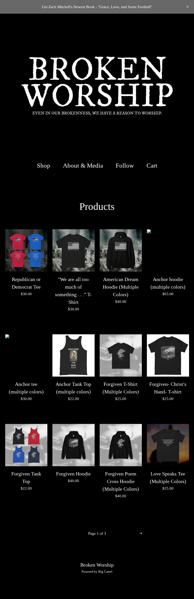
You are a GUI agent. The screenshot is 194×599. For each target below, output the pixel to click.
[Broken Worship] (97, 85)
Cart (153, 165)
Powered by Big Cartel (97, 571)
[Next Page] (140, 533)
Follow (125, 165)
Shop (43, 165)
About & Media (83, 165)
